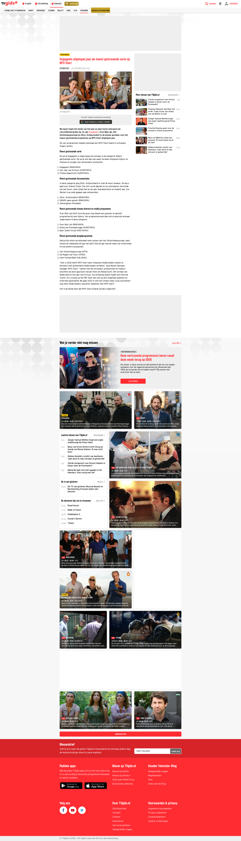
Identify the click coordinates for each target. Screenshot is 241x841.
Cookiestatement (156, 817)
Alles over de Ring (157, 784)
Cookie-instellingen (158, 821)
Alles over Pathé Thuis (123, 779)
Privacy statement (157, 812)
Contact (116, 812)
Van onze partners (121, 825)
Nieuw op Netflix (120, 771)
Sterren (51, 10)
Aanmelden (175, 751)
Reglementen (154, 775)
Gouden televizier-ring (100, 10)
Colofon (116, 817)
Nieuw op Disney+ (121, 775)
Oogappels (94, 132)
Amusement (41, 10)
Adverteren (118, 821)
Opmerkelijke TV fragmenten (14, 10)
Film (75, 10)
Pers (150, 779)
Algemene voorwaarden (160, 808)
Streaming (84, 10)
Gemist (31, 10)
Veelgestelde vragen (158, 771)
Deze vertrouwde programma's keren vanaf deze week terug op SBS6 (147, 358)
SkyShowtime (119, 808)
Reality (60, 10)
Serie (69, 10)
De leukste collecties (122, 784)
